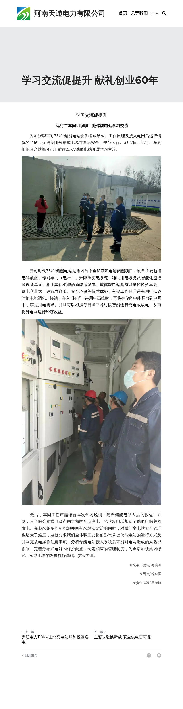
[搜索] (164, 13)
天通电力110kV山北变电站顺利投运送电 (55, 640)
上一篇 (29, 632)
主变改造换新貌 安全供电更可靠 (122, 637)
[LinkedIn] (149, 655)
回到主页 (31, 655)
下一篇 (98, 632)
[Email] (159, 655)
